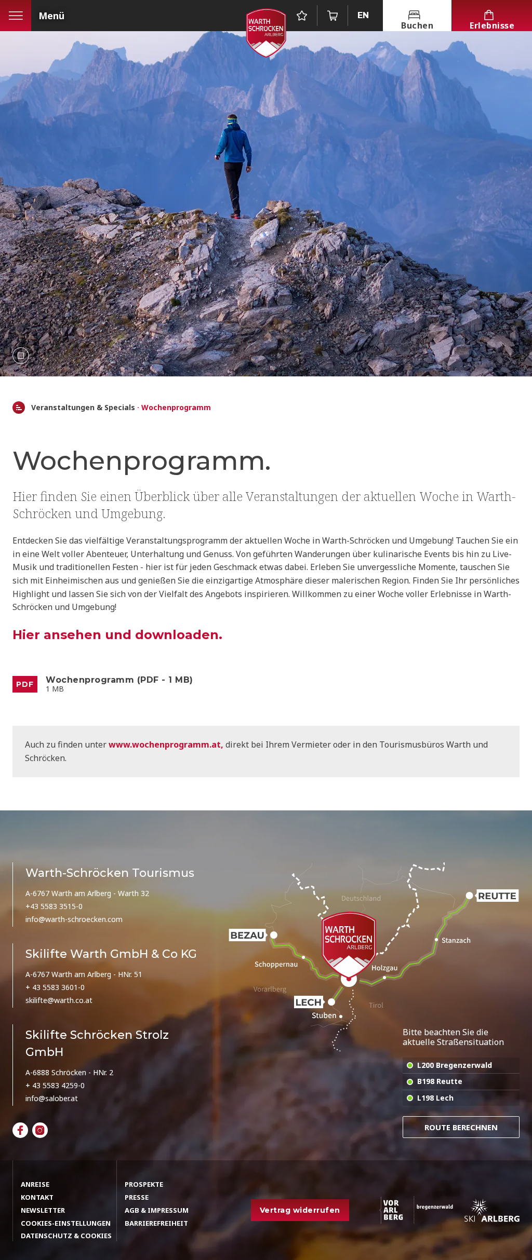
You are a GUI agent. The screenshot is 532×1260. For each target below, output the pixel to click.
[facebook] (20, 1130)
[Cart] (332, 15)
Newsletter (43, 1210)
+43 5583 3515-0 (54, 906)
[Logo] (266, 33)
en (363, 15)
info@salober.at (51, 1098)
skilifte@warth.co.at (58, 1000)
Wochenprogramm (176, 407)
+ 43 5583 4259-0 (55, 1085)
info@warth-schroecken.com (74, 919)
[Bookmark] (301, 15)
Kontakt (37, 1197)
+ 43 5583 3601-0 (55, 987)
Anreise (35, 1184)
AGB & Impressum (157, 1210)
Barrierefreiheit (156, 1223)
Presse (137, 1197)
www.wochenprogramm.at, (167, 744)
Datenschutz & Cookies (66, 1235)
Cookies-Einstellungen (66, 1223)
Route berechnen (461, 1127)
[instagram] (40, 1130)
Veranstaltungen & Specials (83, 407)
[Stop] (20, 355)
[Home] (18, 407)
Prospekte (144, 1184)
